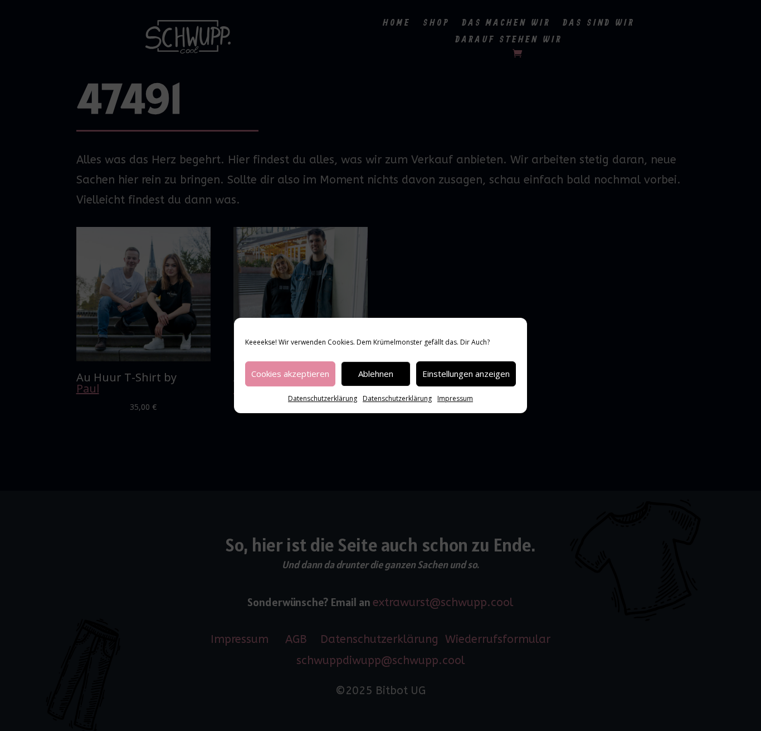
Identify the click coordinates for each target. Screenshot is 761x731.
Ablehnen (375, 373)
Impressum (455, 398)
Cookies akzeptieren (290, 373)
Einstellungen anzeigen (466, 373)
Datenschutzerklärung (322, 398)
